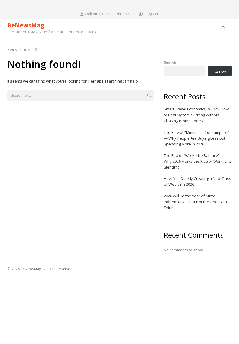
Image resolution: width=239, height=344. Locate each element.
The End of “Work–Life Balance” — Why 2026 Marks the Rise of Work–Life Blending (197, 161)
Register (152, 13)
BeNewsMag (25, 25)
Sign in (127, 13)
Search (170, 62)
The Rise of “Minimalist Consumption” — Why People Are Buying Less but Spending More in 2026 (197, 138)
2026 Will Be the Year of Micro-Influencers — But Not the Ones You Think (195, 201)
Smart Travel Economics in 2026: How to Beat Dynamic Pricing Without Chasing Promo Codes (196, 114)
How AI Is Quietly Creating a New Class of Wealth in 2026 (197, 181)
